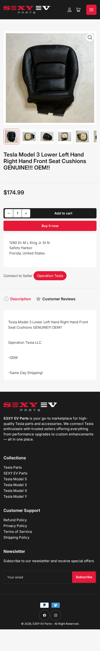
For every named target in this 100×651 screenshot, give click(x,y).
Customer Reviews (59, 299)
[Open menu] (91, 10)
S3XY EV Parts (42, 623)
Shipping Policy (16, 537)
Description (20, 299)
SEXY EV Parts (15, 473)
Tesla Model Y (15, 496)
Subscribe (84, 577)
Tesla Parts (12, 467)
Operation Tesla (50, 276)
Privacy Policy (15, 526)
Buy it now (50, 226)
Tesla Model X (15, 490)
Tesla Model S (15, 479)
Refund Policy (15, 520)
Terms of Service (17, 531)
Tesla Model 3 (15, 485)
